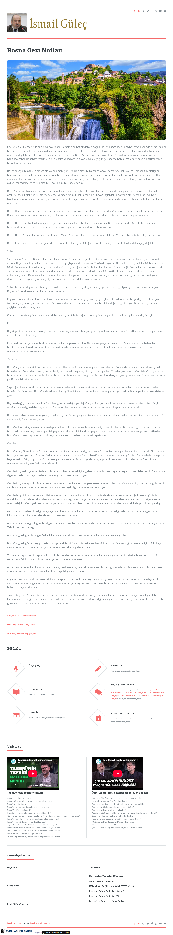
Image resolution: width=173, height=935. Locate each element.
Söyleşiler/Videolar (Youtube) (106, 875)
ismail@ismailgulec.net (40, 923)
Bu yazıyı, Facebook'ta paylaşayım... (23, 616)
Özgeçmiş (34, 665)
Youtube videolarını (119, 690)
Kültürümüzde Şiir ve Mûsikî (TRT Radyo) (127, 693)
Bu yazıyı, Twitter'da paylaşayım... (22, 624)
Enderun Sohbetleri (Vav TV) (128, 696)
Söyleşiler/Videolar (122, 684)
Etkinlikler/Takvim (122, 713)
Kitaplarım (35, 688)
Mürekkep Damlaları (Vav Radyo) (107, 901)
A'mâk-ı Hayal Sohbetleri (152, 690)
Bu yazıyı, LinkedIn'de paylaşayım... (23, 633)
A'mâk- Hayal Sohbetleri (102, 881)
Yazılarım (117, 665)
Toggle (5, 5)
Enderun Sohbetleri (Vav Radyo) (106, 891)
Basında (33, 712)
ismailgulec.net (19, 855)
